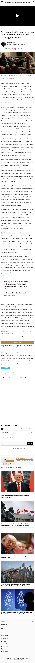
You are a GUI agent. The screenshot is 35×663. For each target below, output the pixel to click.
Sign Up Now (10, 461)
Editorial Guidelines (26, 378)
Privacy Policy (16, 347)
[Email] (18, 48)
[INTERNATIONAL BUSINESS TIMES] (17, 2)
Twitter (12, 273)
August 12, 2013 (9, 295)
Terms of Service (7, 347)
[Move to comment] (21, 48)
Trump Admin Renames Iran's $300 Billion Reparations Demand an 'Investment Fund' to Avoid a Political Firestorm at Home (16, 495)
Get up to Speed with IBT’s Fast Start (24, 458)
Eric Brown (12, 42)
